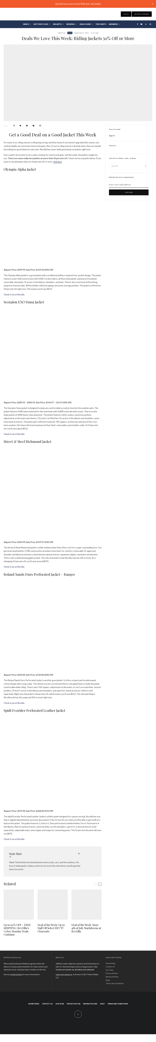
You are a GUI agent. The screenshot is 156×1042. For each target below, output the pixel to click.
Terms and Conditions (115, 983)
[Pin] (27, 126)
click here (57, 161)
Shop (108, 980)
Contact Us (110, 967)
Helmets (57, 24)
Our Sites (109, 970)
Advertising (110, 963)
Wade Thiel (61, 33)
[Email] (40, 126)
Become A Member (141, 14)
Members (113, 24)
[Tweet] (20, 126)
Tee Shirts (100, 24)
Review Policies (112, 977)
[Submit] (33, 126)
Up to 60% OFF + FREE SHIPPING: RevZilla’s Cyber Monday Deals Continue (17, 929)
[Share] (14, 126)
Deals (70, 33)
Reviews (70, 24)
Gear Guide (85, 24)
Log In (126, 14)
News (26, 24)
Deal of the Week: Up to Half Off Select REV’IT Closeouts (51, 928)
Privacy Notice (112, 973)
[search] (145, 166)
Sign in (112, 135)
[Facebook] (137, 24)
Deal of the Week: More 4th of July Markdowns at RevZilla (86, 928)
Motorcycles (41, 24)
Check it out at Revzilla (14, 294)
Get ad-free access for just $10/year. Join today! (78, 3)
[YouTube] (141, 24)
